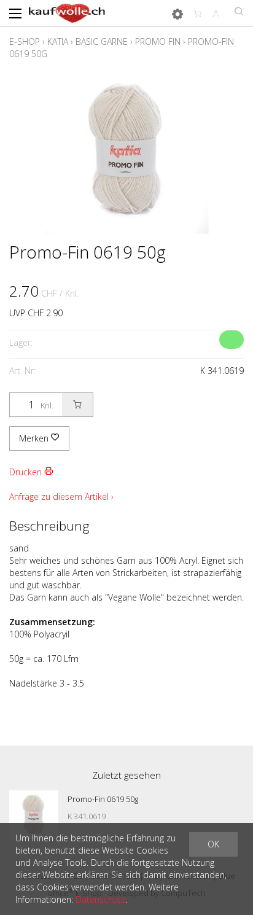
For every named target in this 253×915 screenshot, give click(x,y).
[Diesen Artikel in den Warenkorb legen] (77, 404)
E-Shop (24, 41)
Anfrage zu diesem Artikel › (61, 496)
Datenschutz (100, 899)
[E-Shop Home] (67, 12)
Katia (57, 41)
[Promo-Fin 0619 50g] (33, 814)
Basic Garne (102, 41)
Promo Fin (158, 41)
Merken (35, 438)
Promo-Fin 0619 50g (103, 798)
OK (213, 844)
